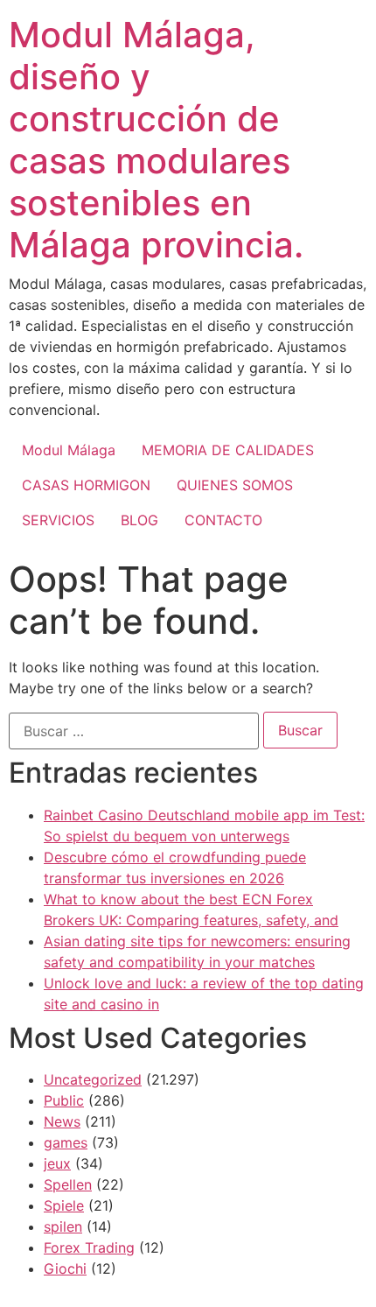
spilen (63, 1226)
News (62, 1121)
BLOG (139, 520)
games (65, 1142)
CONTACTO (223, 520)
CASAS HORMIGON (86, 485)
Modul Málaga (68, 450)
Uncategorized (93, 1079)
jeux (57, 1163)
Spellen (68, 1184)
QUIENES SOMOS (235, 485)
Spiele (64, 1205)
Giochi (65, 1268)
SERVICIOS (58, 520)
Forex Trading (89, 1247)
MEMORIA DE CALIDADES (228, 450)
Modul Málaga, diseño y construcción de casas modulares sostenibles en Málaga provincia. (156, 139)
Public (64, 1100)
